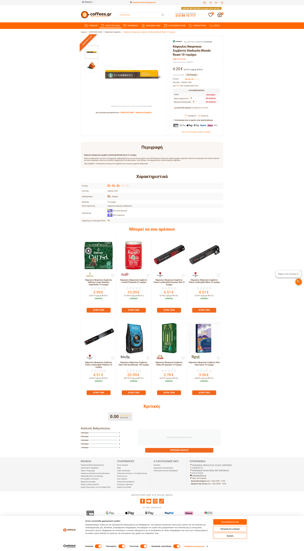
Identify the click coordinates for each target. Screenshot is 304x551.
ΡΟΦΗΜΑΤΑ (133, 26)
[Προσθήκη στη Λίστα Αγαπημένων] (112, 276)
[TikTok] (161, 503)
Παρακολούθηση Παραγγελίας (144, 2)
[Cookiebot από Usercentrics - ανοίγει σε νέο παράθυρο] (69, 546)
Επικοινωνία (122, 476)
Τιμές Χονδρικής (123, 471)
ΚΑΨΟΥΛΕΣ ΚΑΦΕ (112, 26)
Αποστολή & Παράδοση (89, 468)
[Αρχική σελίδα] (96, 18)
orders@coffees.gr (199, 476)
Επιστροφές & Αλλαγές (90, 479)
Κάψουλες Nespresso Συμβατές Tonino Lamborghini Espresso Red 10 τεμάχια (169, 282)
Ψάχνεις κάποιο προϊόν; (90, 484)
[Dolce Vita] (124, 357)
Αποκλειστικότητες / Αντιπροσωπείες (132, 473)
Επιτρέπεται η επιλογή (230, 529)
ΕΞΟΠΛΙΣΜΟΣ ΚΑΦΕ (177, 26)
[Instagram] (155, 503)
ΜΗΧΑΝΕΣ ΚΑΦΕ (153, 26)
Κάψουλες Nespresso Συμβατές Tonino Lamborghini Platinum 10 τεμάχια (98, 364)
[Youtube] (148, 503)
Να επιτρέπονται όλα (230, 522)
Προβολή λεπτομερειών (195, 546)
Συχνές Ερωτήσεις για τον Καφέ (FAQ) (96, 487)
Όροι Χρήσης (206, 132)
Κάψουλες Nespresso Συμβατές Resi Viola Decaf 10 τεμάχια (204, 363)
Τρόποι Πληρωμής (88, 471)
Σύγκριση (204, 116)
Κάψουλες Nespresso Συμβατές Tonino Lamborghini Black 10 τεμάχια (204, 281)
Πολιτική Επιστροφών (190, 132)
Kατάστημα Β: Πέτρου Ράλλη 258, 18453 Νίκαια (210, 470)
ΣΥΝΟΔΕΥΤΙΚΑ (199, 26)
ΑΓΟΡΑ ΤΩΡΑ (98, 310)
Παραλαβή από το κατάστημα (92, 476)
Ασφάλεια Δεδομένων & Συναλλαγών (95, 473)
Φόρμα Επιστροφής (88, 482)
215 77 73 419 (197, 473)
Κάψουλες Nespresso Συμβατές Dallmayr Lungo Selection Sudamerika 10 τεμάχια (98, 282)
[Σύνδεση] (210, 2)
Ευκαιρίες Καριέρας (125, 484)
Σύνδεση (157, 465)
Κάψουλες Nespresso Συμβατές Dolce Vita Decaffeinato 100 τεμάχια (134, 363)
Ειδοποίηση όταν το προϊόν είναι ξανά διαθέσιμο (194, 120)
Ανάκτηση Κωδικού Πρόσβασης (166, 471)
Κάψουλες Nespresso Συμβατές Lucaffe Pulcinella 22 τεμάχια (133, 281)
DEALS (217, 26)
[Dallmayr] (89, 274)
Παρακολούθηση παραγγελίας (92, 465)
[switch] (121, 546)
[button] (298, 281)
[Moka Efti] (159, 357)
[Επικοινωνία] (204, 2)
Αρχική (83, 32)
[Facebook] (142, 503)
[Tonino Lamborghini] (159, 274)
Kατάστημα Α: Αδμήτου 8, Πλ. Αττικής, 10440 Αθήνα (212, 465)
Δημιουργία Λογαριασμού (163, 468)
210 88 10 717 (197, 468)
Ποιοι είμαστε (122, 465)
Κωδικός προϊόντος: (179, 62)
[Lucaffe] (124, 274)
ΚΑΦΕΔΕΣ (93, 26)
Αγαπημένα (192, 116)
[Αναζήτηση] (163, 15)
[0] (210, 16)
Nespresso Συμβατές (113, 32)
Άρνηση (230, 536)
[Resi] (194, 357)
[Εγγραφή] (216, 2)
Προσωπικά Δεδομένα (125, 482)
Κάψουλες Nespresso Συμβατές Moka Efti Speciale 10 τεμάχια (169, 363)
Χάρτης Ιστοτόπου (124, 487)
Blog (119, 468)
